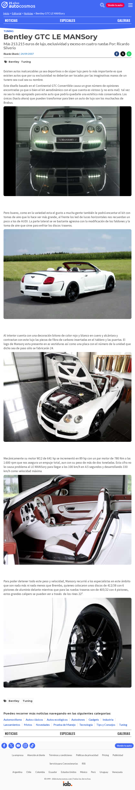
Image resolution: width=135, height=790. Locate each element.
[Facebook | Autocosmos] (4, 745)
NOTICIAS (11, 20)
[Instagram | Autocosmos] (25, 745)
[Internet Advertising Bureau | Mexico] (67, 784)
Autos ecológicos (57, 719)
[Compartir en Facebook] (116, 53)
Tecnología (86, 724)
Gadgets (94, 719)
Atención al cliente (36, 755)
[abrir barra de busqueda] (102, 5)
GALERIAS (123, 20)
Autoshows (78, 719)
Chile (28, 772)
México (83, 772)
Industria (108, 719)
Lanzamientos (12, 724)
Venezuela (117, 772)
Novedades (43, 724)
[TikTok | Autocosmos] (32, 745)
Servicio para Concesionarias (64, 763)
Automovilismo (13, 719)
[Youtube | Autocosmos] (18, 745)
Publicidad (118, 755)
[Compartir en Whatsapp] (129, 53)
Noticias (28, 13)
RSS (83, 763)
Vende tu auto (115, 5)
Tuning (9, 31)
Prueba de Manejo (64, 724)
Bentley (14, 61)
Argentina (17, 772)
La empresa (17, 755)
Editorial (16, 13)
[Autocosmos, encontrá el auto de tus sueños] (18, 5)
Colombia (40, 772)
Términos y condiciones (60, 755)
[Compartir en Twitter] (122, 53)
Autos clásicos (34, 719)
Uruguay (104, 772)
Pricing (105, 755)
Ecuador (53, 772)
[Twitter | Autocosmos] (11, 745)
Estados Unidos (68, 772)
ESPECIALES (67, 20)
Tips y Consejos (105, 724)
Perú (93, 772)
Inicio (6, 13)
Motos (28, 724)
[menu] (130, 5)
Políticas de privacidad (87, 755)
